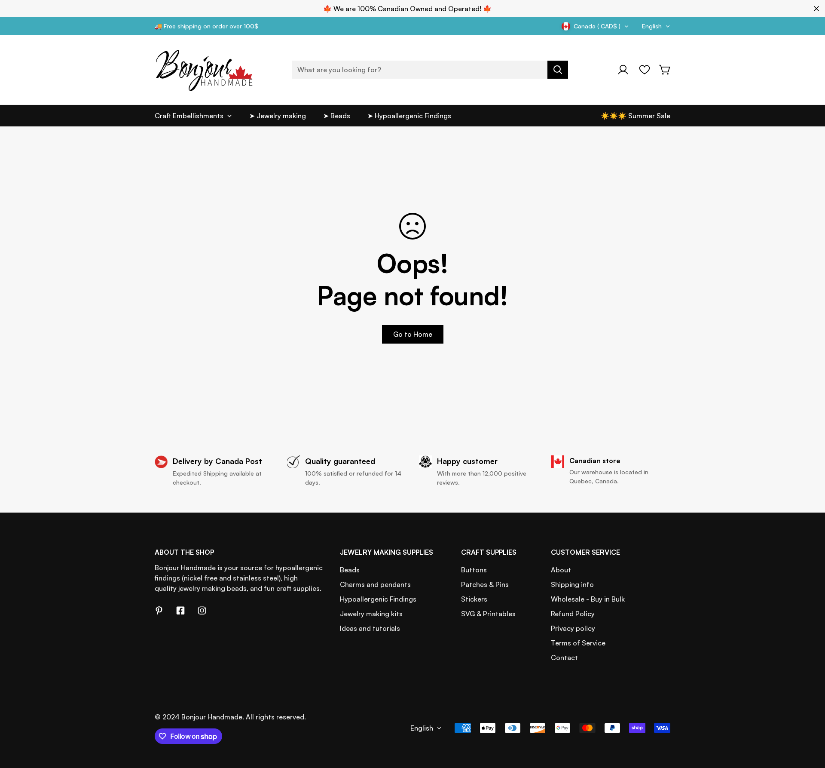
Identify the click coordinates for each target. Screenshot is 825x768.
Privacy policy (573, 628)
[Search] (557, 70)
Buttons (474, 569)
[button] (665, 70)
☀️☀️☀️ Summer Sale (635, 115)
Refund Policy (573, 613)
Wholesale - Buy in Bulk (588, 599)
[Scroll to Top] (808, 721)
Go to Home (412, 334)
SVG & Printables (488, 613)
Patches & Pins (485, 584)
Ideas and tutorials (370, 628)
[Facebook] (180, 610)
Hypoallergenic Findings (378, 599)
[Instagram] (202, 610)
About (561, 569)
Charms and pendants (375, 584)
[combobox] (430, 70)
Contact (564, 657)
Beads (350, 569)
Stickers (474, 599)
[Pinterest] (159, 610)
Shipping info (572, 584)
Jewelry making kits (371, 613)
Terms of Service (578, 643)
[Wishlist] (644, 70)
